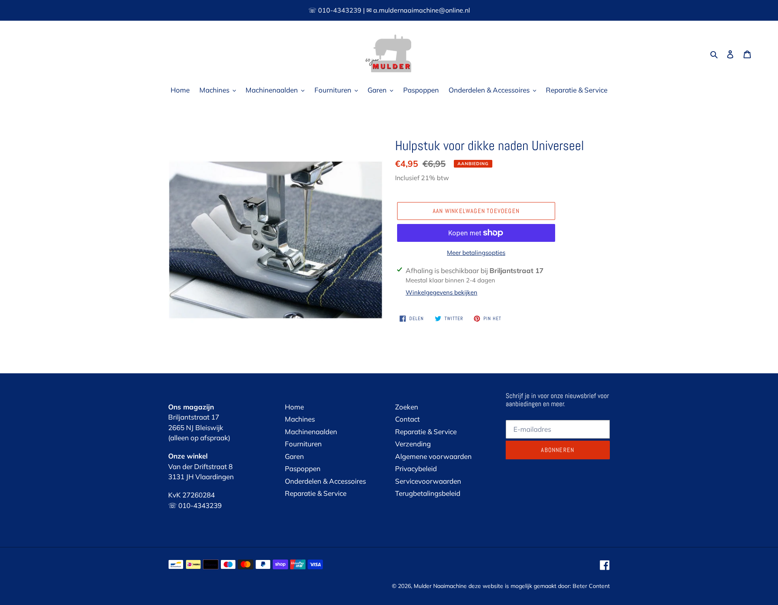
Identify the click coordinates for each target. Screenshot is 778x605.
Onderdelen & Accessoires (325, 481)
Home (294, 407)
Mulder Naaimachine (440, 586)
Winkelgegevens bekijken (441, 292)
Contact (407, 419)
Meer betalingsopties (476, 252)
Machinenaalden (311, 431)
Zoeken (406, 407)
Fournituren (303, 443)
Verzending (413, 443)
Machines (300, 419)
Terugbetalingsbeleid (427, 493)
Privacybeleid (416, 468)
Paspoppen (303, 468)
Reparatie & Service (315, 493)
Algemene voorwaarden (433, 456)
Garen (294, 456)
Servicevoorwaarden (428, 481)
